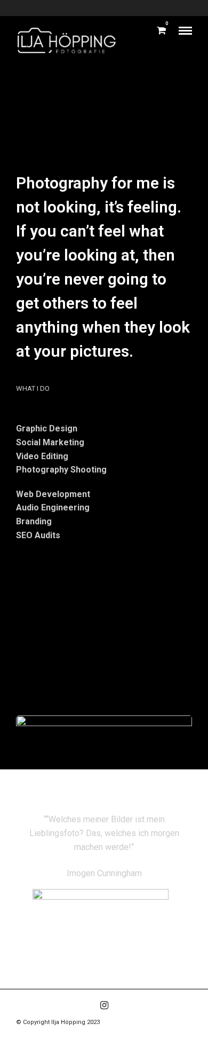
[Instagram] (104, 1005)
